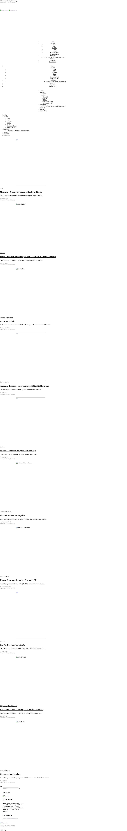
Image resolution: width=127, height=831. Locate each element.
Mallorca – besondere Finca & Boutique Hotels (21, 192)
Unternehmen (9, 317)
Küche (54, 49)
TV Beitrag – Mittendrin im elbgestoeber (54, 57)
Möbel (54, 51)
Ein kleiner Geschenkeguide (12, 515)
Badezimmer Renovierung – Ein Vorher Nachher (21, 709)
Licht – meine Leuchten (10, 774)
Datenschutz (52, 62)
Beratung (52, 58)
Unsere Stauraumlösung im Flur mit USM (18, 580)
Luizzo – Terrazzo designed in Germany (18, 451)
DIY (54, 46)
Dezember (3, 511)
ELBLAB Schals (7, 321)
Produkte (54, 48)
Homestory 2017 (54, 54)
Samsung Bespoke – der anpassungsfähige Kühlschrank (24, 386)
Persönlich (53, 55)
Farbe (54, 45)
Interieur (52, 43)
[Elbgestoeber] (8, 10)
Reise (1, 188)
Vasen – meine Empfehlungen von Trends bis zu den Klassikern (28, 256)
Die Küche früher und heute (12, 645)
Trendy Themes (10, 825)
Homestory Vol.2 (54, 52)
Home (52, 41)
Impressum (53, 60)
